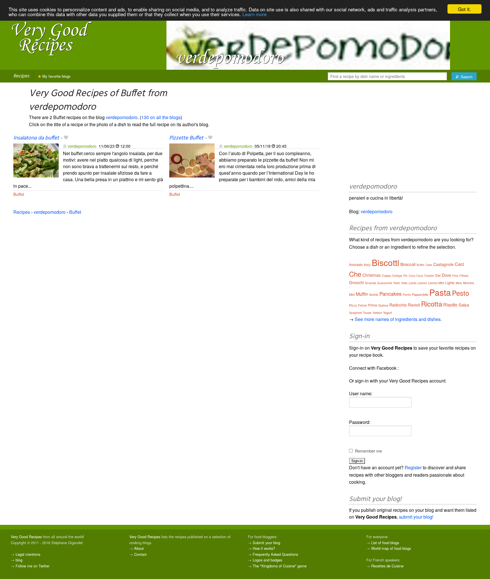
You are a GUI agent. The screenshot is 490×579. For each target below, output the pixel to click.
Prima (372, 305)
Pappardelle (420, 294)
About (139, 548)
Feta (455, 276)
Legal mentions (28, 554)
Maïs (459, 283)
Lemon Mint (436, 282)
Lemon (422, 282)
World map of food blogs (391, 548)
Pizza (353, 305)
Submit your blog (266, 542)
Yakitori (377, 313)
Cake (428, 265)
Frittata (463, 276)
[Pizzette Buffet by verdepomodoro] (192, 160)
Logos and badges (267, 560)
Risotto (450, 304)
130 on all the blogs (161, 117)
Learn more (254, 14)
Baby (367, 265)
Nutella (373, 295)
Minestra (468, 283)
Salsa (464, 305)
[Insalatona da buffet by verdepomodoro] (36, 160)
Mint (352, 294)
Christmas (371, 275)
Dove (446, 275)
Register (413, 467)
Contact (140, 554)
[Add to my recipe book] (66, 138)
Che (355, 274)
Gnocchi (356, 282)
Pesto (460, 293)
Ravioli (414, 305)
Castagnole (443, 264)
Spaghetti (355, 313)
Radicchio (398, 305)
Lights (450, 282)
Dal (438, 275)
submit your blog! (416, 517)
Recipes (21, 76)
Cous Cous (416, 276)
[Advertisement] (413, 133)
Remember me (368, 451)
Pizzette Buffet (186, 138)
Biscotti (385, 262)
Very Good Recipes (26, 536)
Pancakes (390, 293)
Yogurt (387, 312)
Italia (404, 283)
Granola (370, 282)
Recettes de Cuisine (387, 566)
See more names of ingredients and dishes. (398, 319)
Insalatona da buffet (36, 138)
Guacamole (384, 283)
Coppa (386, 275)
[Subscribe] (65, 146)
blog (19, 560)
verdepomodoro (122, 117)
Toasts (367, 313)
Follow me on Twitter (32, 566)
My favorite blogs (56, 76)
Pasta (440, 292)
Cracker (429, 276)
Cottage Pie (399, 276)
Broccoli (407, 264)
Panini (407, 295)
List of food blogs (385, 542)
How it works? (264, 548)
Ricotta (431, 303)
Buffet (18, 194)
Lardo (413, 282)
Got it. (464, 8)
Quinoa (383, 305)
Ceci (459, 264)
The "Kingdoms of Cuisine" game (280, 566)
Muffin (362, 294)
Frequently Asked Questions (275, 554)
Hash (396, 283)
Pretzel (362, 305)
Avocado (356, 264)
